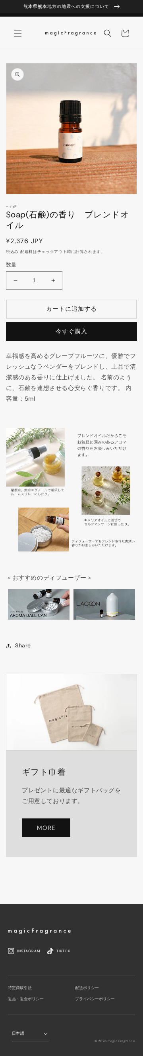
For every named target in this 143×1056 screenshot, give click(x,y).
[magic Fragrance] (39, 931)
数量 (11, 264)
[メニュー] (18, 33)
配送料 (26, 251)
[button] (107, 33)
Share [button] (23, 645)
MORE (46, 828)
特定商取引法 (20, 987)
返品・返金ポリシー (26, 998)
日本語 (18, 1033)
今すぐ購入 (71, 331)
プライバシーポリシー (95, 998)
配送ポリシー (87, 987)
